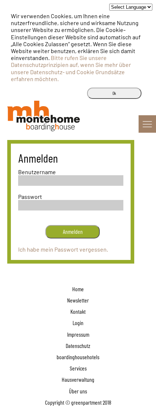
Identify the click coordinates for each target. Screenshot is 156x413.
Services (78, 368)
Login (78, 322)
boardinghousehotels (78, 356)
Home (78, 288)
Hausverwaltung (78, 379)
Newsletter (78, 300)
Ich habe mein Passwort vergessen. (63, 249)
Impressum (78, 334)
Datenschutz (78, 345)
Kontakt (78, 311)
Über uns (78, 391)
